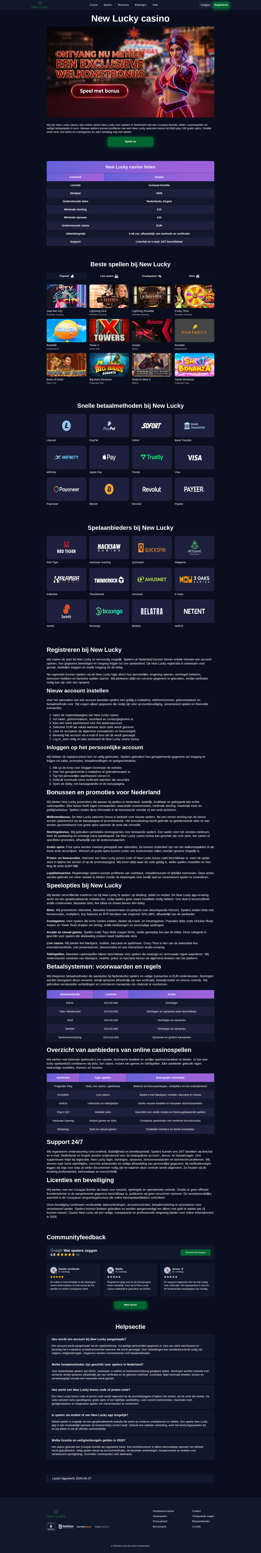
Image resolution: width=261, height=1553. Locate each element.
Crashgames (149, 276)
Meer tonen (130, 1305)
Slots (192, 276)
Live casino (106, 276)
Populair (64, 276)
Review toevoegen (196, 1252)
